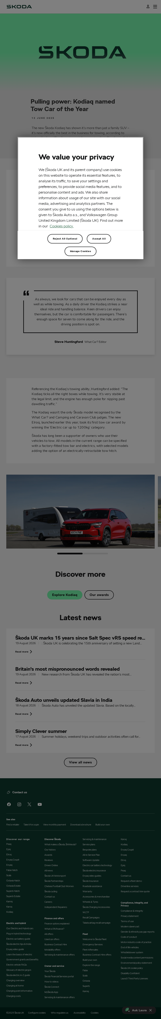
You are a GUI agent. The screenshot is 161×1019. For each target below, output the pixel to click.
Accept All (99, 238)
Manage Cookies (80, 251)
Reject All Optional (65, 238)
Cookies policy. (62, 226)
